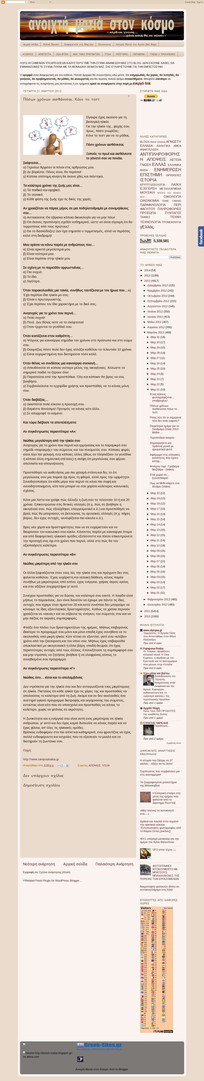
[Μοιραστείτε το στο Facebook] (67, 765)
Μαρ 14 (155, 524)
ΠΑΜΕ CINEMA (171, 200)
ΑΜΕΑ (177, 145)
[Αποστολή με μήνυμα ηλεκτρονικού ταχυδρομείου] (58, 765)
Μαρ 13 (155, 529)
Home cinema (157, 141)
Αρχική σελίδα (30, 44)
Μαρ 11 (155, 540)
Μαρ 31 (155, 337)
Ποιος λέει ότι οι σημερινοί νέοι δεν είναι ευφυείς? (165, 419)
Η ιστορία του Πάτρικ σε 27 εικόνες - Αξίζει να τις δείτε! (156, 762)
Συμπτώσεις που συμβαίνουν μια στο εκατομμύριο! (160, 773)
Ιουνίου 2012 (155, 316)
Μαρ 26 (155, 363)
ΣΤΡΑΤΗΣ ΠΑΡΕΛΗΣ (155, 723)
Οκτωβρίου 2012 (157, 295)
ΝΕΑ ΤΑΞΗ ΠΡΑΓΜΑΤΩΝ (86, 54)
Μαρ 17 (155, 508)
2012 (147, 280)
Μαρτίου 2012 (156, 332)
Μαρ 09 (155, 550)
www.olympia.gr (152, 630)
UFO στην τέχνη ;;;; (164, 849)
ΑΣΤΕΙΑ (175, 160)
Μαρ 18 (155, 503)
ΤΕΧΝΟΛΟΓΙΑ (150, 222)
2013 (147, 275)
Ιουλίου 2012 (155, 311)
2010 (147, 616)
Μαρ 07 (155, 561)
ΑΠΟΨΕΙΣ (95, 765)
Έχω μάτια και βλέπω (156, 673)
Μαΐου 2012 (154, 322)
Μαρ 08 (155, 556)
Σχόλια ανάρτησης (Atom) (54, 872)
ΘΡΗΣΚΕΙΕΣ (173, 175)
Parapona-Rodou (153, 648)
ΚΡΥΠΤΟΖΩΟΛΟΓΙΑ (152, 184)
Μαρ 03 (155, 582)
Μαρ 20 (155, 493)
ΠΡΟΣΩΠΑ (148, 213)
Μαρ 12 (155, 535)
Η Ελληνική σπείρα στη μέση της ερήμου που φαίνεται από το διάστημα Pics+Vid (166, 798)
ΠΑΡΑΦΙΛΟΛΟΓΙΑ (153, 205)
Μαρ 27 (155, 358)
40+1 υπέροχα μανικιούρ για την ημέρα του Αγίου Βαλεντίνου (159, 840)
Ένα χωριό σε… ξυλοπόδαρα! (159, 476)
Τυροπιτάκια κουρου (162, 437)
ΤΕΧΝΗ (175, 217)
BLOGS (144, 141)
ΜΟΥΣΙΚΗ (147, 192)
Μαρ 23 (155, 379)
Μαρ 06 (155, 566)
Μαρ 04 (155, 576)
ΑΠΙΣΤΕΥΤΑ (44, 54)
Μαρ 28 (155, 352)
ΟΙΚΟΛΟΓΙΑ (172, 196)
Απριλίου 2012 (156, 327)
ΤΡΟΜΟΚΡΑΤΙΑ (171, 222)
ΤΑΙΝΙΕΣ (145, 217)
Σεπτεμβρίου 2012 (158, 301)
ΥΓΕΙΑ (108, 54)
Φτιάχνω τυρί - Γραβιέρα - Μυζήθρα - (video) (165, 468)
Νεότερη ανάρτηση (39, 864)
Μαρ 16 (155, 514)
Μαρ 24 (155, 373)
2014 (147, 270)
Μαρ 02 (155, 587)
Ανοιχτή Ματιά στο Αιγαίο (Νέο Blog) (136, 44)
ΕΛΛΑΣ (159, 164)
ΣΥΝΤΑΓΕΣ (173, 213)
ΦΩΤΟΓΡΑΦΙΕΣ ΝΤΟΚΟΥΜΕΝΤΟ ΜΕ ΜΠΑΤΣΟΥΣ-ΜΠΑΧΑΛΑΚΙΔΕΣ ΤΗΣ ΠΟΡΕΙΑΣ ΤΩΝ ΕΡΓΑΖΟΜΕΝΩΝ (159, 872)
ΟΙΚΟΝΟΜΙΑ (149, 200)
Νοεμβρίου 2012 (157, 290)
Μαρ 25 (155, 368)
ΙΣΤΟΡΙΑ (148, 180)
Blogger (123, 1069)
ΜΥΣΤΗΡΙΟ (122, 54)
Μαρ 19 (155, 498)
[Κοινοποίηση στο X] (64, 765)
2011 (147, 611)
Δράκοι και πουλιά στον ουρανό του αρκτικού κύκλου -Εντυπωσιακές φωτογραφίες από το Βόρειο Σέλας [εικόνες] (160, 826)
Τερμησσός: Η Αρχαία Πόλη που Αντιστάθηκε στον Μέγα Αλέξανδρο (159, 636)
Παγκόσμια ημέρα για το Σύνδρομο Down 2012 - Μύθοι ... (165, 429)
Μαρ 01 (155, 592)
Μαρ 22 (155, 384)
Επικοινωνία (104, 44)
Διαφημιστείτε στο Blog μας (78, 44)
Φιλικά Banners (51, 44)
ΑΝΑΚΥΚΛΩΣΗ (149, 149)
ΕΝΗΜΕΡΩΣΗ (167, 169)
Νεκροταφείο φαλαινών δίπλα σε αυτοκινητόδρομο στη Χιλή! (159, 888)
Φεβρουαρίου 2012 (159, 599)
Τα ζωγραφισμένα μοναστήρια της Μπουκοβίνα (158, 784)
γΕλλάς (147, 226)
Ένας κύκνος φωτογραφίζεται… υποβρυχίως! (162, 397)
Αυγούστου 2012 (157, 306)
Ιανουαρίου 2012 (157, 604)
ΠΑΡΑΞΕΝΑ (139, 54)
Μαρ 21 (155, 389)
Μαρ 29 (155, 347)
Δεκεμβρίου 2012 (158, 285)
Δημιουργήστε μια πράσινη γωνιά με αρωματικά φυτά (162, 446)
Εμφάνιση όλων (174, 743)
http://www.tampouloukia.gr (41, 759)
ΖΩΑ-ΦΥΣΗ (62, 54)
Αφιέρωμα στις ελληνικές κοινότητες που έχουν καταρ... (165, 458)
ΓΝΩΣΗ (145, 165)
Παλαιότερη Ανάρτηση (114, 864)
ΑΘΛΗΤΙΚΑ (163, 145)
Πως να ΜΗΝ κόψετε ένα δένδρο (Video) (165, 485)
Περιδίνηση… (162, 725)
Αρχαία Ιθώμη (151, 708)
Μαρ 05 (155, 571)
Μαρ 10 (155, 545)
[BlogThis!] (61, 765)
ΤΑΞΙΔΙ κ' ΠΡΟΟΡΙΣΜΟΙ (162, 54)
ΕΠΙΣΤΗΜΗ (151, 174)
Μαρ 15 (155, 519)
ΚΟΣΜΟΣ (28, 54)
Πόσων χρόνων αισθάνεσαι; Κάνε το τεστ (163, 409)
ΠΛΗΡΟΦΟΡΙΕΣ (169, 209)
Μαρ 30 (155, 342)
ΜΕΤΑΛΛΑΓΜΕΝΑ (170, 188)
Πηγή (27, 750)
